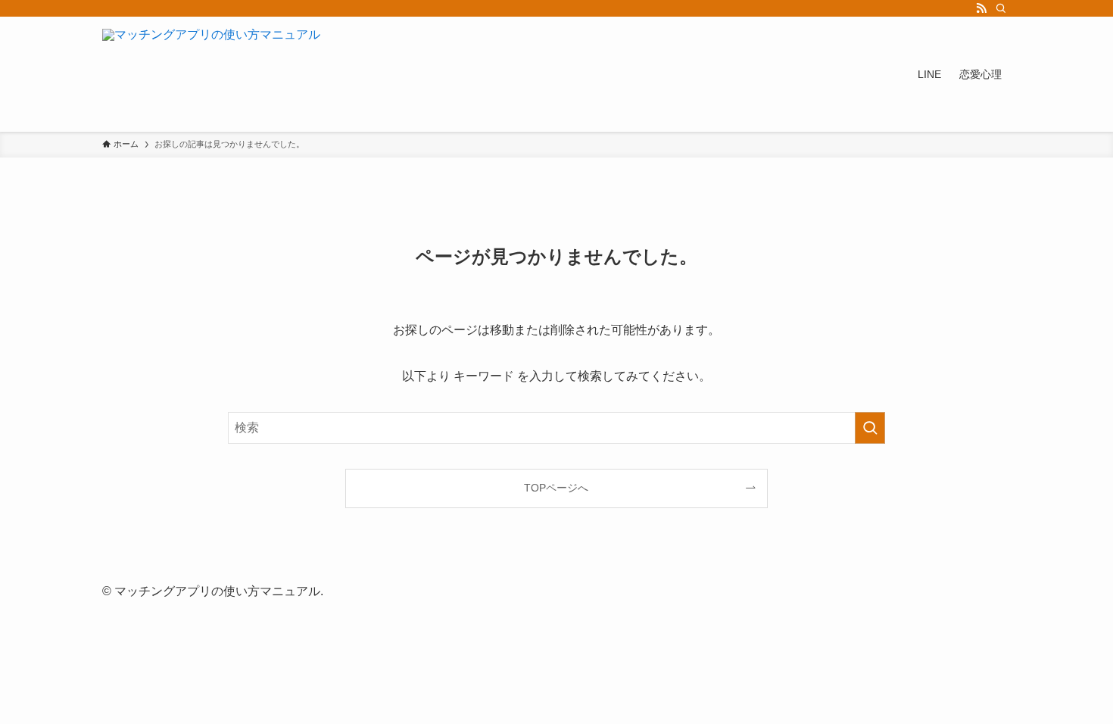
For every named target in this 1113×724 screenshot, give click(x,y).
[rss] (981, 8)
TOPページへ (556, 488)
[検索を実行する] (870, 428)
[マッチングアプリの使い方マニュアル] (211, 74)
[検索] (1001, 8)
